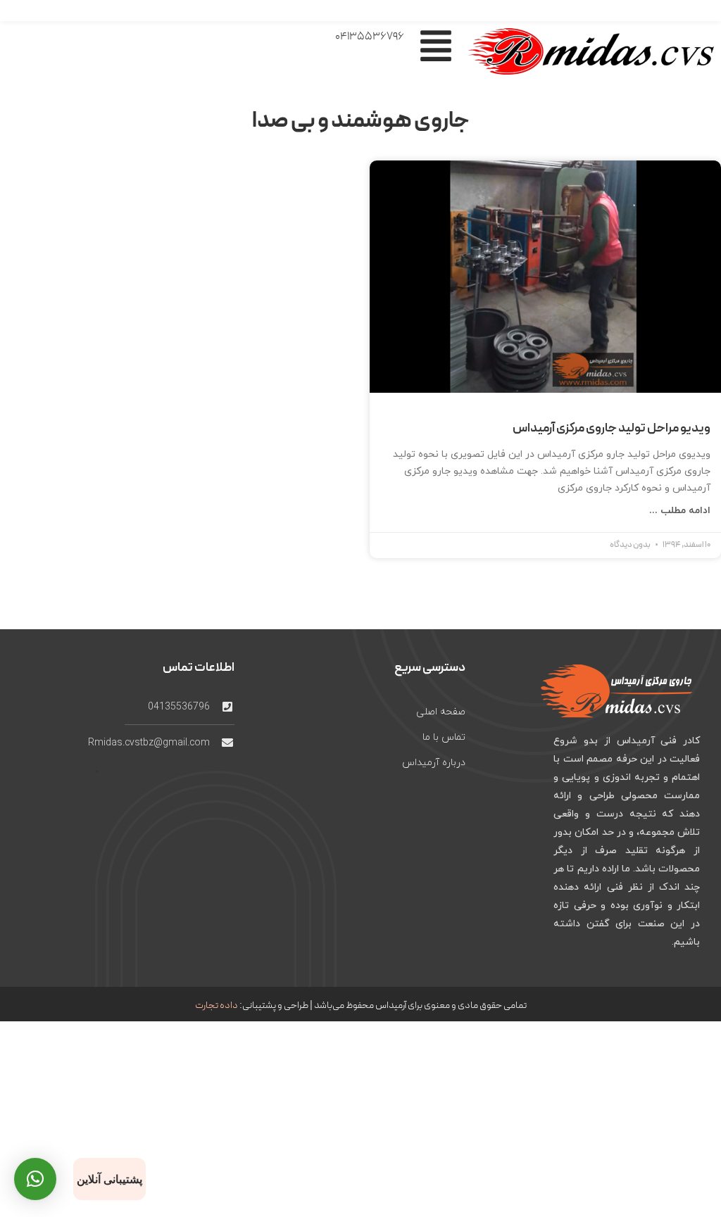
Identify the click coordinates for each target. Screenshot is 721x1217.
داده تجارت (216, 1005)
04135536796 (369, 36)
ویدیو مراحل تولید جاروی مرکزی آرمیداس (611, 428)
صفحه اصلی (440, 712)
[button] (35, 1179)
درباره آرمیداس (433, 762)
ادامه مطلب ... (679, 510)
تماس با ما (443, 737)
